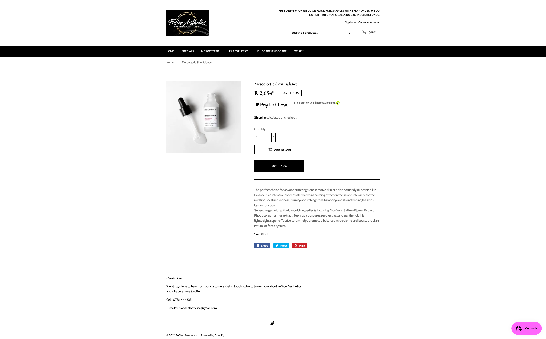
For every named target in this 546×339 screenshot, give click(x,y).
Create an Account (369, 22)
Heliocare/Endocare (271, 51)
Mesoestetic (210, 51)
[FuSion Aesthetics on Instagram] (272, 323)
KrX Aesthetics (238, 51)
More (298, 51)
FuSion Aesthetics (186, 335)
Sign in (349, 22)
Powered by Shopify (212, 335)
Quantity (260, 129)
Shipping (260, 117)
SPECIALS (188, 51)
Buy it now (279, 165)
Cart (371, 32)
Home (170, 51)
